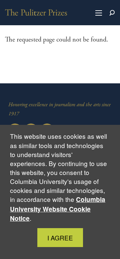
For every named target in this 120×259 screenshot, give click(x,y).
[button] (98, 12)
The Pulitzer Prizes (36, 12)
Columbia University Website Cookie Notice (57, 208)
